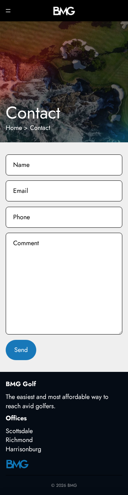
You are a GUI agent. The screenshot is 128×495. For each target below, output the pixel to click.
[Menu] (8, 10)
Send (21, 349)
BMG (72, 485)
